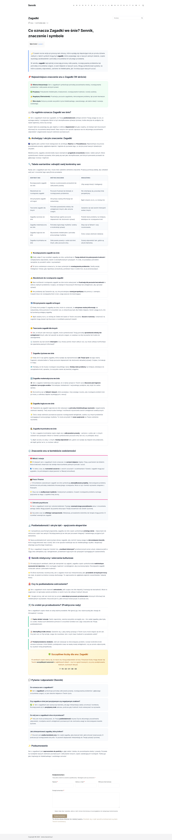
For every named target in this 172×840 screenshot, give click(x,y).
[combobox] (126, 18)
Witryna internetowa (104, 782)
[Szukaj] (143, 5)
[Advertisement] (128, 35)
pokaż (40, 44)
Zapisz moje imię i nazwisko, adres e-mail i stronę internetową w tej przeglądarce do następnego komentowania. (86, 811)
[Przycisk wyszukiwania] (142, 18)
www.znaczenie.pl (46, 837)
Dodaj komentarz (58, 790)
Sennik (32, 5)
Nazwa (55, 782)
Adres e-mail (80, 782)
